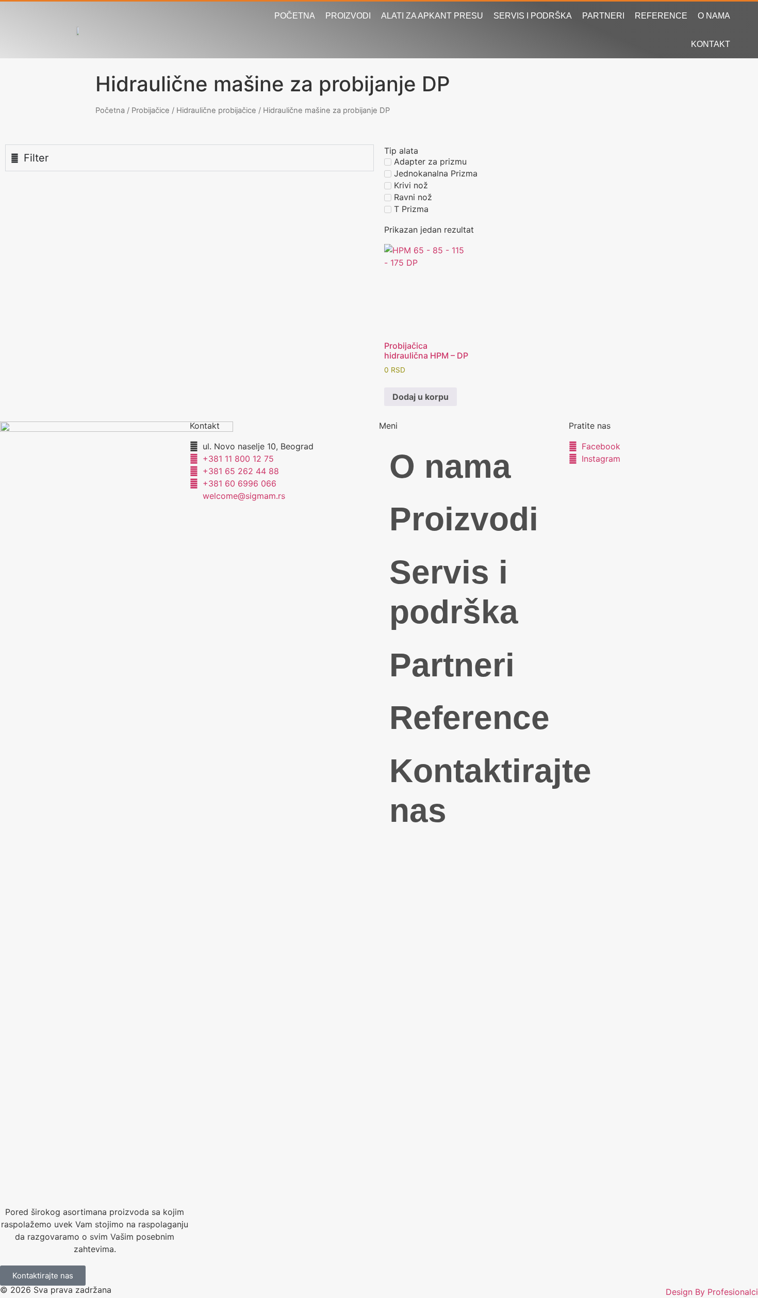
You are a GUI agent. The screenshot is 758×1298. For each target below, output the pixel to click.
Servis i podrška (532, 15)
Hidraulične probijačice (216, 110)
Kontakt (710, 44)
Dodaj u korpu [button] (420, 397)
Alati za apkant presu (432, 15)
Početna (294, 15)
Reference (661, 15)
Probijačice (150, 110)
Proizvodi (348, 15)
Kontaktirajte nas (479, 790)
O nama (714, 15)
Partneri (603, 15)
